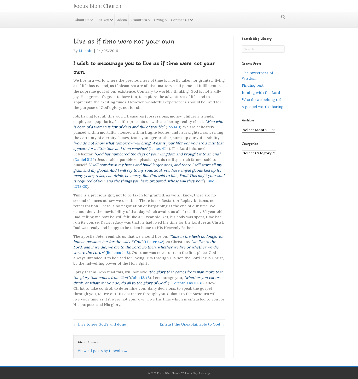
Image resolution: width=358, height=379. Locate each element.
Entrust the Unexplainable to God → (192, 324)
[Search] (282, 17)
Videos (121, 20)
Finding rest (253, 85)
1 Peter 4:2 (154, 241)
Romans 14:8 (118, 252)
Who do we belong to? (262, 99)
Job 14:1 (173, 127)
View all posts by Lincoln (102, 350)
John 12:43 (140, 277)
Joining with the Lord (261, 92)
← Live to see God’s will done (99, 324)
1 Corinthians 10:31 (185, 283)
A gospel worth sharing (262, 106)
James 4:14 (159, 148)
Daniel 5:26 (85, 159)
